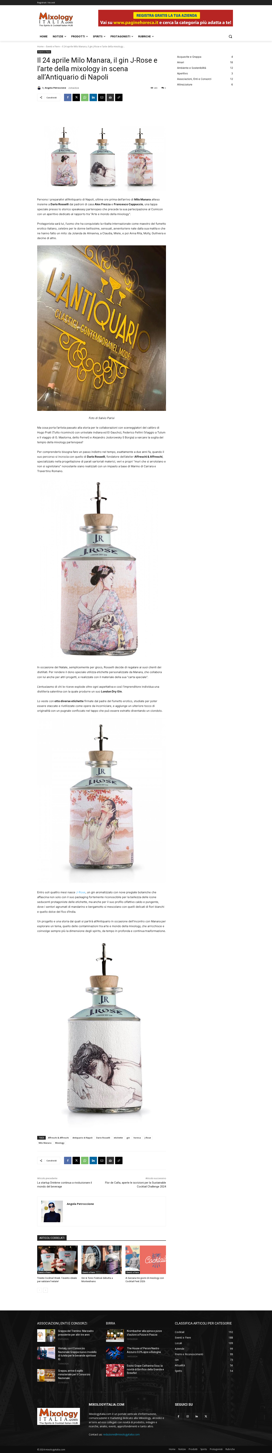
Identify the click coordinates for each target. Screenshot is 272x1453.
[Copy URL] (118, 97)
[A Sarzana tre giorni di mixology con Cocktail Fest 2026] (145, 1260)
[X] (76, 97)
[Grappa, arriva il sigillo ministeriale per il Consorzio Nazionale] (46, 1375)
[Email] (101, 97)
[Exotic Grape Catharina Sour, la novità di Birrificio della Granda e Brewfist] (115, 1370)
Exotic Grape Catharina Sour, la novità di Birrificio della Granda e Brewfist (145, 1369)
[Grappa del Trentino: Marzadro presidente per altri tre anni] (46, 1335)
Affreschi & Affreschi (58, 1137)
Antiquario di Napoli (83, 1137)
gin (128, 1137)
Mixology (59, 1142)
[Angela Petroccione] (39, 88)
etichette (118, 1137)
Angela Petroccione (55, 87)
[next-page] (45, 1290)
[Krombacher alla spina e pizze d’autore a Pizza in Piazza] (115, 1335)
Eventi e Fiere (53, 46)
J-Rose (80, 892)
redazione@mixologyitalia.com (121, 1434)
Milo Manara (45, 1142)
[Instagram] (187, 1416)
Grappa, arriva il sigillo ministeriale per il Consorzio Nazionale (74, 1374)
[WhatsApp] (84, 97)
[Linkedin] (93, 97)
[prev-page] (39, 1290)
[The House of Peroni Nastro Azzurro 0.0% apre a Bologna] (115, 1353)
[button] (230, 36)
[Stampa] (110, 97)
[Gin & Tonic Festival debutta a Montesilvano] (101, 1260)
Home (40, 46)
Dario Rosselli (103, 1137)
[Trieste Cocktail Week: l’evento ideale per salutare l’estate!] (57, 1260)
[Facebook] (67, 97)
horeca (137, 1137)
